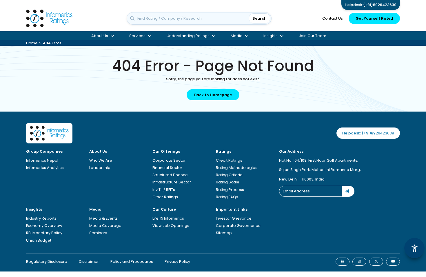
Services (137, 39)
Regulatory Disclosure (46, 261)
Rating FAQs (227, 196)
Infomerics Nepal (42, 160)
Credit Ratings (229, 160)
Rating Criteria (229, 174)
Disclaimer (89, 261)
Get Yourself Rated (374, 20)
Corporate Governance (238, 225)
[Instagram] (359, 262)
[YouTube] (393, 262)
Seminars (98, 232)
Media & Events (103, 218)
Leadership (99, 167)
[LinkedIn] (342, 262)
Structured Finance (170, 174)
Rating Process (230, 189)
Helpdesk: (370, 4)
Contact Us (332, 20)
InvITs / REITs (163, 189)
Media (237, 39)
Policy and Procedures (131, 261)
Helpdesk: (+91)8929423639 (368, 133)
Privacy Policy (177, 261)
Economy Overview (44, 225)
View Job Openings (170, 225)
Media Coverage (105, 225)
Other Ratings (165, 196)
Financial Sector (167, 167)
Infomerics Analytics (45, 167)
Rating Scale (227, 182)
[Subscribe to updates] (348, 191)
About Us (99, 39)
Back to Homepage (213, 94)
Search (259, 20)
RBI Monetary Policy (44, 232)
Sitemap (224, 232)
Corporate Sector (169, 160)
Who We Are (100, 160)
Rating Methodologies (236, 167)
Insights (270, 39)
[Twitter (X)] (376, 262)
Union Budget (38, 240)
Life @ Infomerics (168, 218)
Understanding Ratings (188, 39)
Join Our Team (312, 39)
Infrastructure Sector (171, 182)
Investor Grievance (234, 218)
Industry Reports (41, 218)
